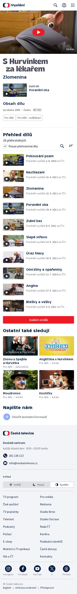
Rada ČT (45, 526)
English (7, 587)
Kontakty (46, 556)
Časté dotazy (48, 549)
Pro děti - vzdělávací (29, 117)
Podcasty (9, 526)
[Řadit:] (71, 146)
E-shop (7, 541)
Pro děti (9, 117)
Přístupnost (47, 587)
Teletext (8, 519)
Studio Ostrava (49, 519)
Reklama (45, 504)
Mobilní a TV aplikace (16, 549)
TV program (10, 497)
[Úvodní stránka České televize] (18, 433)
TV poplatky (11, 512)
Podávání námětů (51, 541)
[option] (15, 484)
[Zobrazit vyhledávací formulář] (55, 5)
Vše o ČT (8, 556)
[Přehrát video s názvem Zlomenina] (38, 32)
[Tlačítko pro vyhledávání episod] (62, 146)
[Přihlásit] (64, 5)
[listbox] (38, 484)
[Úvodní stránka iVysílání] (14, 5)
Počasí (7, 534)
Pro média (46, 497)
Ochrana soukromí (25, 587)
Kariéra (44, 534)
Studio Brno (47, 512)
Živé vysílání (10, 504)
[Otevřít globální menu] (72, 5)
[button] (38, 32)
